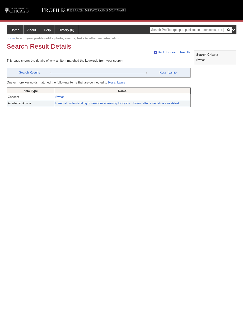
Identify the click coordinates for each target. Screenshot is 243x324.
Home (14, 30)
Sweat (59, 97)
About (31, 30)
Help (47, 30)
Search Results (29, 72)
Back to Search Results (174, 52)
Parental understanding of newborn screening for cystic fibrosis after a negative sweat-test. (117, 103)
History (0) (66, 30)
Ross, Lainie (168, 72)
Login (11, 38)
